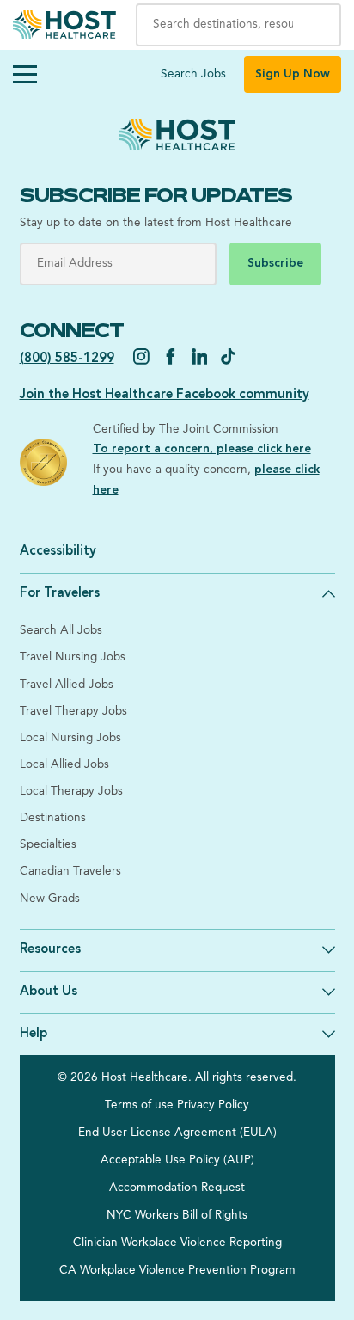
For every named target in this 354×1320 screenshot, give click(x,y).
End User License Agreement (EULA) (177, 1133)
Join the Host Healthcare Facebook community (164, 395)
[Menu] (25, 74)
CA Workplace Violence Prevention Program (177, 1270)
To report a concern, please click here (202, 449)
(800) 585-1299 (67, 359)
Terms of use (139, 1105)
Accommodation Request (177, 1188)
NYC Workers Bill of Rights (177, 1215)
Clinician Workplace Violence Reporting (177, 1243)
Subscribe (275, 263)
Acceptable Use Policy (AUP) (177, 1160)
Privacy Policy (213, 1105)
